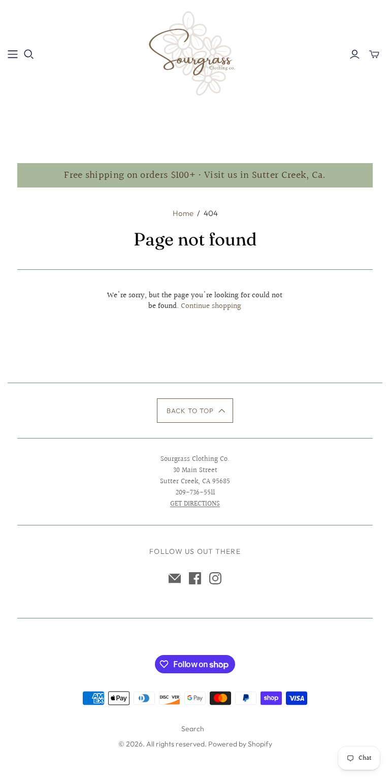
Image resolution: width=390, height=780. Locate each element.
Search (192, 728)
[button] (195, 410)
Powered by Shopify (240, 743)
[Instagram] (215, 578)
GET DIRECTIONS (195, 504)
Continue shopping (211, 306)
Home (183, 213)
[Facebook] (195, 578)
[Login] (354, 54)
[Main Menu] (13, 54)
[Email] (175, 578)
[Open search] (29, 54)
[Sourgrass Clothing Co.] (195, 53)
